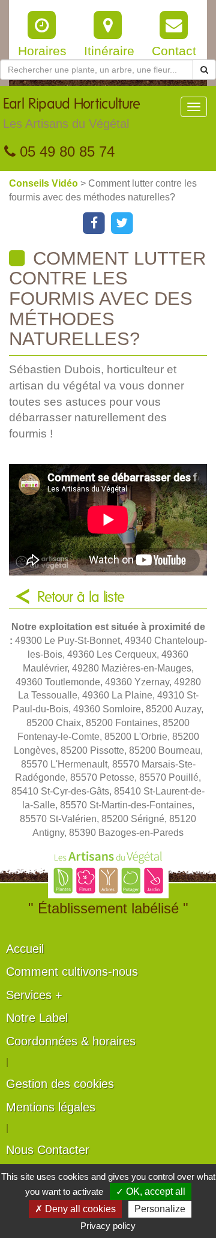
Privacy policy (108, 1226)
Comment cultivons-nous (72, 971)
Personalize (159, 1209)
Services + (34, 995)
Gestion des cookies (60, 1083)
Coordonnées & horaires (71, 1041)
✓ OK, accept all (150, 1191)
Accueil (25, 948)
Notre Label (37, 1017)
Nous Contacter (47, 1149)
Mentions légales (50, 1107)
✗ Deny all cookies (75, 1209)
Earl (71, 113)
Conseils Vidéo (44, 183)
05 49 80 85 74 (65, 151)
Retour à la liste (81, 597)
